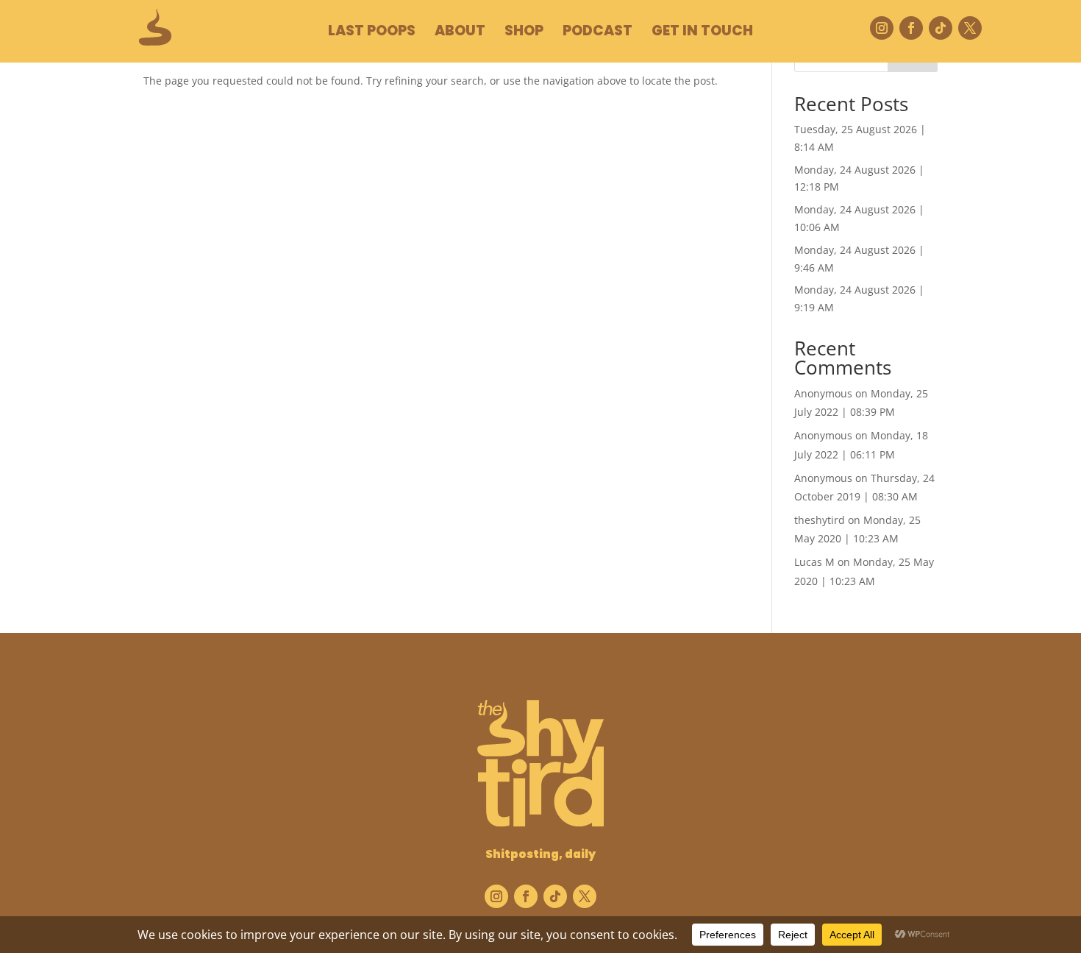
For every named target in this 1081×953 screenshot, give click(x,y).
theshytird (819, 520)
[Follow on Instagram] (881, 28)
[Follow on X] (970, 28)
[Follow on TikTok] (940, 28)
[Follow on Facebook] (911, 28)
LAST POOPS (371, 33)
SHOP (523, 33)
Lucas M (814, 562)
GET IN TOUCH (702, 33)
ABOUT (460, 33)
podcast (597, 33)
